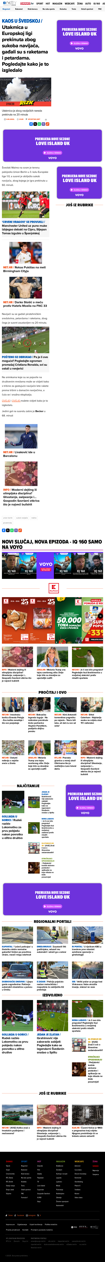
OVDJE (6, 400)
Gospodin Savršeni (43, 1193)
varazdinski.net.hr (79, 1241)
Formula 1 (24, 1197)
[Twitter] (35, 124)
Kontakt (25, 1230)
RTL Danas (9, 1177)
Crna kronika (10, 1173)
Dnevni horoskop (80, 1173)
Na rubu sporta (49, 9)
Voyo (39, 1201)
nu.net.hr (82, 1244)
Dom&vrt (59, 1169)
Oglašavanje (22, 1224)
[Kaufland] (52, 588)
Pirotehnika (7, 523)
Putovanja (59, 1189)
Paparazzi (40, 1177)
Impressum (10, 1224)
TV (38, 1181)
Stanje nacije (10, 1185)
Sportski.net (34, 119)
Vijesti (8, 1166)
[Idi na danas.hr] (27, 3)
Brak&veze (59, 1166)
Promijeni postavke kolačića (42, 1230)
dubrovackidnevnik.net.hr (54, 1244)
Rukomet (19, 9)
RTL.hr (8, 1241)
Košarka (63, 9)
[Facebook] (31, 124)
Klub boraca (33, 9)
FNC (100, 9)
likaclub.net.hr (36, 1247)
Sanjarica (96, 1174)
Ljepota (58, 1177)
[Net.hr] (94, 1227)
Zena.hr (17, 1241)
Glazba (39, 1173)
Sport (39, 3)
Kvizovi (77, 1193)
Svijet (8, 1169)
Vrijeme (8, 1193)
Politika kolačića (51, 1224)
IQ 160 (96, 3)
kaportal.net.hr (63, 1241)
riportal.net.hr (36, 1244)
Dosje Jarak (10, 1189)
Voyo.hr (25, 1241)
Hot (48, 3)
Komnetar (78, 1177)
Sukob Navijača (22, 518)
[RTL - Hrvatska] (83, 1227)
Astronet (77, 1166)
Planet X (77, 1185)
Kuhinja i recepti (61, 1173)
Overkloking (79, 1181)
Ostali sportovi (87, 9)
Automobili (60, 1205)
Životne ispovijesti (62, 1201)
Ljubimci (59, 1181)
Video (95, 1166)
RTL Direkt (9, 1181)
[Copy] (47, 124)
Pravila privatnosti (13, 1230)
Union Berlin (8, 518)
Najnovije (96, 1170)
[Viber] (43, 124)
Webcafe (70, 3)
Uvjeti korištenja (36, 1224)
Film (38, 1169)
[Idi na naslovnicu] (10, 6)
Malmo (33, 518)
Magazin (57, 3)
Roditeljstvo (60, 1193)
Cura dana (78, 1169)
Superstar (40, 1189)
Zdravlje (59, 1197)
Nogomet (6, 9)
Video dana (78, 1197)
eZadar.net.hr (71, 1244)
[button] (4, 555)
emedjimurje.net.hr (38, 1241)
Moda (58, 1185)
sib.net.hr (51, 1241)
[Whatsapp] (39, 124)
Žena (80, 3)
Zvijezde (40, 1166)
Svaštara (77, 1189)
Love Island (41, 1185)
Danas (9, 1161)
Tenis (74, 9)
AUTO (88, 3)
